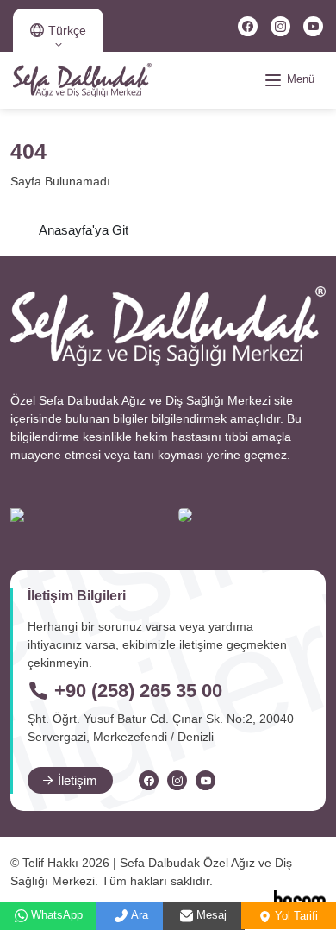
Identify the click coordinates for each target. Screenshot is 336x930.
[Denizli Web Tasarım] (300, 901)
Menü (298, 78)
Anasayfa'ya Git (83, 230)
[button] (58, 30)
